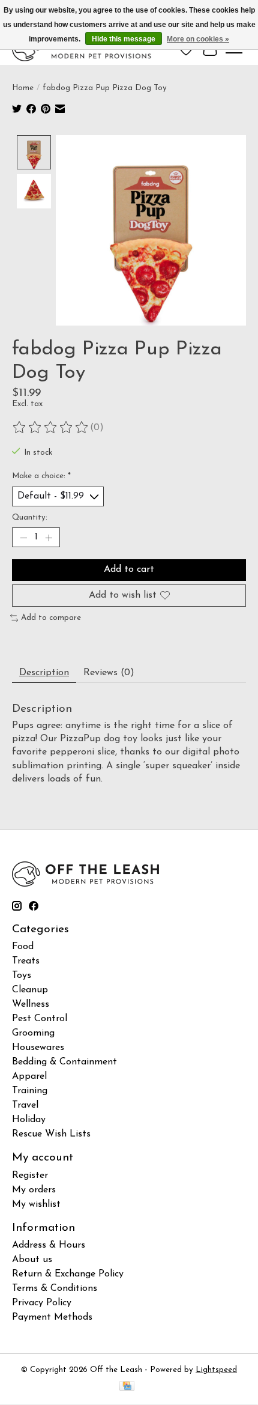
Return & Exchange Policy (68, 1274)
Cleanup (30, 990)
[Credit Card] (126, 1386)
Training (29, 1091)
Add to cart (129, 569)
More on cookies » (198, 39)
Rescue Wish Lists (51, 1134)
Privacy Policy (41, 1303)
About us (32, 1259)
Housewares (38, 1047)
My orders (34, 1190)
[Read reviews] (51, 427)
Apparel (29, 1076)
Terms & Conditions (54, 1288)
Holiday (29, 1119)
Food (23, 946)
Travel (25, 1105)
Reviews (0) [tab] (108, 673)
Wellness (30, 1004)
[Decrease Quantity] (23, 537)
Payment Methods (52, 1317)
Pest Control (39, 1019)
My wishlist (36, 1204)
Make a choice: (41, 476)
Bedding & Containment (64, 1062)
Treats (26, 961)
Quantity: (29, 517)
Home (23, 88)
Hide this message (123, 39)
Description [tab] (44, 673)
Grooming (33, 1033)
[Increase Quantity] (48, 537)
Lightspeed (216, 1370)
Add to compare (51, 618)
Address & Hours (48, 1245)
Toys (21, 975)
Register (30, 1175)
